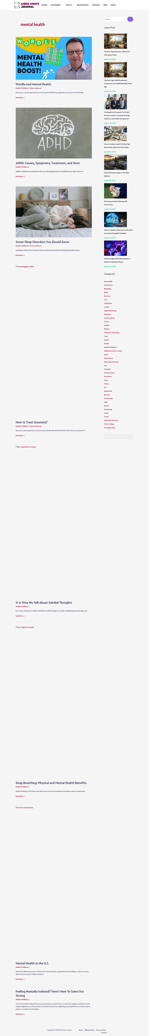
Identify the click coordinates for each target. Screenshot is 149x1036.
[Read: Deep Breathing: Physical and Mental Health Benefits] (54, 702)
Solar (106, 402)
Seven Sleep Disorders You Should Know (42, 242)
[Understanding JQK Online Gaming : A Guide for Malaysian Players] (115, 248)
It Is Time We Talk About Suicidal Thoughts (44, 602)
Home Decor (108, 358)
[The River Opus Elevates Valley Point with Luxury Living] (115, 41)
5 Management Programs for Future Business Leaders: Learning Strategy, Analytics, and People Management (117, 115)
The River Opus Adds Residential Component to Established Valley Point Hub (118, 83)
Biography (107, 289)
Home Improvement (111, 362)
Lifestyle (69, 5)
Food (106, 336)
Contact (113, 5)
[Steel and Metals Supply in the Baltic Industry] (115, 162)
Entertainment (56, 5)
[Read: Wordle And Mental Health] (54, 58)
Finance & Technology (112, 333)
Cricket (106, 307)
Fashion (106, 325)
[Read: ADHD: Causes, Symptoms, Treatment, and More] (54, 133)
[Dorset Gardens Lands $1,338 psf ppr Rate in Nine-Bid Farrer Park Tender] (115, 133)
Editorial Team (90, 1030)
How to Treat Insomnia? (32, 422)
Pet (105, 387)
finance (106, 329)
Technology (96, 5)
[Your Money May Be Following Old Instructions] (115, 190)
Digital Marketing (110, 311)
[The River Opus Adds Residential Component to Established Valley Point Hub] (115, 69)
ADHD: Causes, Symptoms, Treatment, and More (48, 163)
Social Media (108, 398)
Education (107, 314)
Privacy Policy (101, 1030)
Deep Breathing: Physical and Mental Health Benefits (51, 783)
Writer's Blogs (109, 424)
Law (105, 365)
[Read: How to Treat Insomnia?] (54, 341)
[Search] (130, 19)
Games (106, 340)
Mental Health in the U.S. (32, 963)
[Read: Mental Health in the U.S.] (54, 882)
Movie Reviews (109, 373)
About (81, 1030)
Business (44, 5)
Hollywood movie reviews (113, 351)
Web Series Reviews (111, 420)
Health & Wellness (83, 5)
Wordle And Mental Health (33, 84)
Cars (105, 300)
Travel (105, 5)
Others (106, 384)
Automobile (108, 281)
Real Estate (108, 391)
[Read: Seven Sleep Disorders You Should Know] (54, 212)
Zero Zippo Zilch (109, 428)
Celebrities (108, 303)
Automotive (108, 285)
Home (106, 354)
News (106, 380)
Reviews (107, 395)
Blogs (106, 292)
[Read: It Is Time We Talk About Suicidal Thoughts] (54, 522)
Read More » (20, 97)
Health (106, 344)
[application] (62, 5)
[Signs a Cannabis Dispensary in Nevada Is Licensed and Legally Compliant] (115, 219)
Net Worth (107, 376)
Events (106, 322)
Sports (106, 406)
